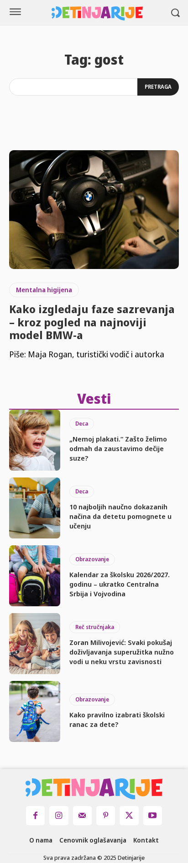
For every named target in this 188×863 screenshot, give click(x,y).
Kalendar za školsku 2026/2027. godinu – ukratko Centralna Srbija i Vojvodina (119, 584)
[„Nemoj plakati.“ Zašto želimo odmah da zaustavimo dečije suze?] (34, 440)
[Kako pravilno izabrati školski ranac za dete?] (34, 711)
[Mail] (82, 815)
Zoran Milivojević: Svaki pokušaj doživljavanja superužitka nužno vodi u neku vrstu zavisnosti (121, 652)
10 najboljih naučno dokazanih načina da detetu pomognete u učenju (120, 516)
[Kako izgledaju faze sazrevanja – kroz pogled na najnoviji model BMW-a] (94, 209)
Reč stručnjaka (94, 627)
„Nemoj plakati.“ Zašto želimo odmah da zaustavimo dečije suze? (118, 448)
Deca (81, 423)
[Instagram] (58, 815)
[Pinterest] (105, 815)
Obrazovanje (92, 559)
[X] (129, 815)
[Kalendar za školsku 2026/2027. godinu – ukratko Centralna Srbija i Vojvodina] (34, 575)
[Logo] (97, 13)
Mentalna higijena (44, 289)
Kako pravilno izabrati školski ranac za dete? (117, 719)
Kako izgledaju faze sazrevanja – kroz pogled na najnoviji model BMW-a (92, 322)
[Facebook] (35, 815)
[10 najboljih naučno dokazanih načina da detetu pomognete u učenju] (34, 507)
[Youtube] (152, 815)
